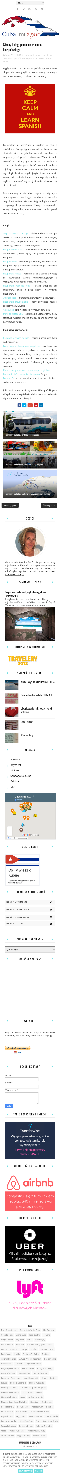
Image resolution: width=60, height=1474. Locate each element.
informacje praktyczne (35, 55)
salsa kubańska (26, 1421)
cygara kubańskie (33, 1363)
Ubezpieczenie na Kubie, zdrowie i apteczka (36, 710)
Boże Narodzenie (8, 1330)
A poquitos (8, 309)
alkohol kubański (8, 1359)
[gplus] (29, 9)
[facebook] (17, 9)
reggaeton (21, 1416)
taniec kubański (26, 1426)
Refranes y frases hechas (16, 337)
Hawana (15, 759)
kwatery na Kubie (8, 1387)
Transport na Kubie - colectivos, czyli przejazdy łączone (27, 493)
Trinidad (15, 781)
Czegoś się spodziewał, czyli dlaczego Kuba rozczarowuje (25, 594)
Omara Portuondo (9, 1349)
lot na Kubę (27, 1392)
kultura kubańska (36, 1383)
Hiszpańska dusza (12, 273)
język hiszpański (31, 1378)
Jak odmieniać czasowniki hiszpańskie (21, 374)
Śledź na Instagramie (18, 917)
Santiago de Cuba (20, 776)
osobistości (47, 1402)
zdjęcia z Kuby (23, 1435)
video (3, 1430)
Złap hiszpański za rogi (15, 233)
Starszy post (49, 505)
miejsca (39, 1392)
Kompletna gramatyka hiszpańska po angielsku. (26, 370)
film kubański (28, 1368)
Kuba (29, 1339)
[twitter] (23, 9)
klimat (43, 1378)
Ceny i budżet (27, 722)
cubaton (18, 1363)
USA (12, 786)
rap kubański (7, 1416)
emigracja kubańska (10, 1368)
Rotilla (17, 1354)
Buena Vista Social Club (30, 1330)
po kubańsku (22, 1407)
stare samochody (50, 1421)
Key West (15, 765)
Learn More (25, 1471)
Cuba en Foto (7, 1335)
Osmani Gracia (46, 1349)
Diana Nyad (21, 1335)
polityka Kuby (21, 1411)
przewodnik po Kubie (40, 1411)
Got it (38, 1471)
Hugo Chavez (7, 1339)
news (22, 1397)
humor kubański (40, 1373)
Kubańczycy (40, 1339)
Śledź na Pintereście (18, 910)
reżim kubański (35, 1416)
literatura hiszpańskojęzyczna (33, 1387)
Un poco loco (9, 297)
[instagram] (41, 9)
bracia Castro (50, 1359)
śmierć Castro (39, 1435)
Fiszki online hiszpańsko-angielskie (21, 345)
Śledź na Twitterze (17, 902)
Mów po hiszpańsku (13, 313)
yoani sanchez (7, 1435)
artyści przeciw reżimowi (30, 1359)
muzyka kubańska (9, 1397)
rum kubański (52, 1416)
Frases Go (8, 378)
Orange (24, 1349)
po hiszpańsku (7, 1407)
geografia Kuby (8, 1373)
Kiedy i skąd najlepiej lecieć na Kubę (38, 682)
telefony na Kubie (44, 1426)
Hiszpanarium (10, 261)
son (37, 1421)
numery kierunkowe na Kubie (14, 1402)
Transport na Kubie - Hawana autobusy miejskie (24, 464)
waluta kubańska (17, 1430)
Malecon (15, 770)
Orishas (33, 1349)
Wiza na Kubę (27, 735)
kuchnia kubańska (18, 1383)
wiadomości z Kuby (36, 1430)
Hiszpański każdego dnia (16, 285)
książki (4, 1383)
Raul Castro (6, 1354)
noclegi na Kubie (35, 1397)
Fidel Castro (34, 1335)
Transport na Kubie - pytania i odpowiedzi (22, 434)
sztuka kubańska (8, 1426)
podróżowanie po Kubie (25, 58)
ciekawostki (6, 1363)
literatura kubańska (10, 1392)
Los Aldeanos (7, 1344)
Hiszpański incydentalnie (15, 301)
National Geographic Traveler (40, 1344)
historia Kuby (24, 1373)
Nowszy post (10, 505)
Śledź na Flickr (15, 924)
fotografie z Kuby (44, 1368)
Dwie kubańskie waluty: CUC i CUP (36, 695)
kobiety (53, 1378)
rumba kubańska (8, 1421)
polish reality (7, 1411)
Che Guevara (48, 1330)
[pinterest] (35, 9)
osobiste (34, 1402)
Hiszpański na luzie (12, 249)
